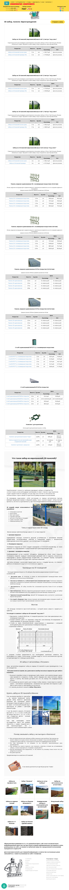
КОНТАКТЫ (27, 860)
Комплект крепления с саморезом (20, 445)
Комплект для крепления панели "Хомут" (20, 436)
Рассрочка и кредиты (16, 4)
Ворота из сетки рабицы (52, 877)
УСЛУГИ (27, 862)
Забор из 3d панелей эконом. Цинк (17, 52)
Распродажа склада (28, 4)
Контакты (48, 2)
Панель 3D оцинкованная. (15, 280)
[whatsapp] (63, 8)
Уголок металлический (52, 863)
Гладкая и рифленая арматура (53, 862)
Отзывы (28, 2)
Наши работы (36, 2)
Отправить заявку (57, 22)
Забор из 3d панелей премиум (17, 163)
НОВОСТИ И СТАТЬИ (29, 867)
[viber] (63, 10)
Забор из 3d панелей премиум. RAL (17, 55)
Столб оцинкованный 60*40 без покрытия (17, 396)
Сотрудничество (20, 2)
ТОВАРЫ (27, 865)
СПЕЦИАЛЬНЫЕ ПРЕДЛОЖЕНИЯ (32, 863)
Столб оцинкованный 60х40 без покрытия (17, 399)
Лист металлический (51, 867)
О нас (42, 2)
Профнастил (49, 874)
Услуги (12, 2)
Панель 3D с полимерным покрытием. (19, 198)
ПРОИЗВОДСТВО (28, 869)
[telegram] (60, 10)
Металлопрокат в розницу (52, 860)
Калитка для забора (51, 879)
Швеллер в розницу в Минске (53, 865)
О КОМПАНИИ (28, 858)
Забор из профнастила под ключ (54, 869)
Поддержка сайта (7, 886)
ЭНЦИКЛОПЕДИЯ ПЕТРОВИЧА (31, 870)
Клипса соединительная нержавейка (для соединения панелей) (20, 440)
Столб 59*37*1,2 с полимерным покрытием (20, 356)
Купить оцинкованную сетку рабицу (55, 875)
